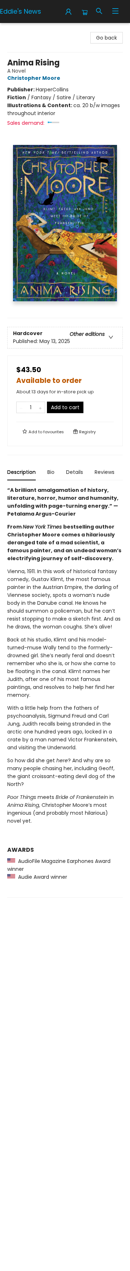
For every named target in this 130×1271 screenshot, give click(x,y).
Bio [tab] (51, 472)
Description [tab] (21, 472)
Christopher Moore (33, 78)
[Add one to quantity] (40, 407)
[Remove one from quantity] (21, 407)
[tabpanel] (65, 692)
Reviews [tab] (104, 472)
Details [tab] (74, 472)
